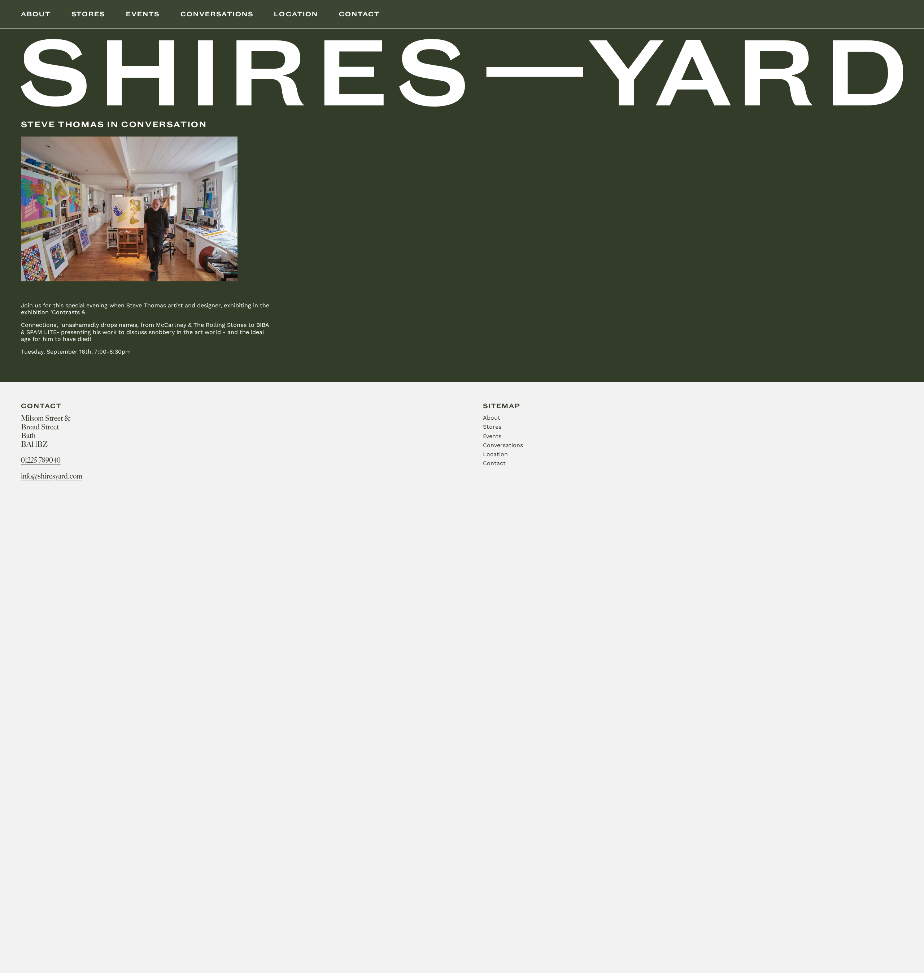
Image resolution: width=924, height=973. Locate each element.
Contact (359, 14)
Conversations (216, 14)
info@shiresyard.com (51, 476)
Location (296, 14)
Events (143, 14)
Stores (88, 14)
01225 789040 (41, 460)
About (36, 14)
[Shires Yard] (462, 73)
